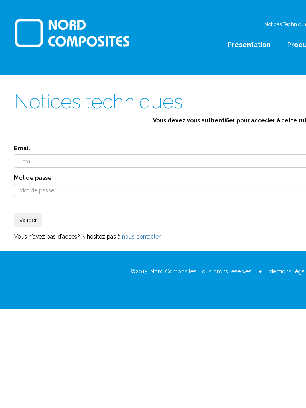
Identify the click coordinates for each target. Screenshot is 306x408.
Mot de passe (33, 178)
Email (22, 148)
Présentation (249, 45)
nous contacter (141, 236)
